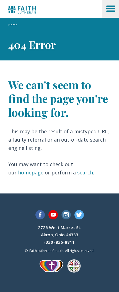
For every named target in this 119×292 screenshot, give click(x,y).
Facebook (40, 214)
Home (12, 24)
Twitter (79, 214)
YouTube (53, 214)
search (85, 172)
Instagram (66, 214)
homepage (30, 172)
